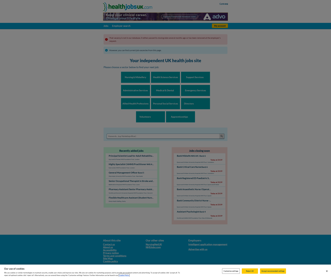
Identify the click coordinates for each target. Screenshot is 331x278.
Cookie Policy (124, 275)
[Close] (327, 271)
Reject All (250, 271)
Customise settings (231, 271)
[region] (165, 271)
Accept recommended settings (273, 271)
